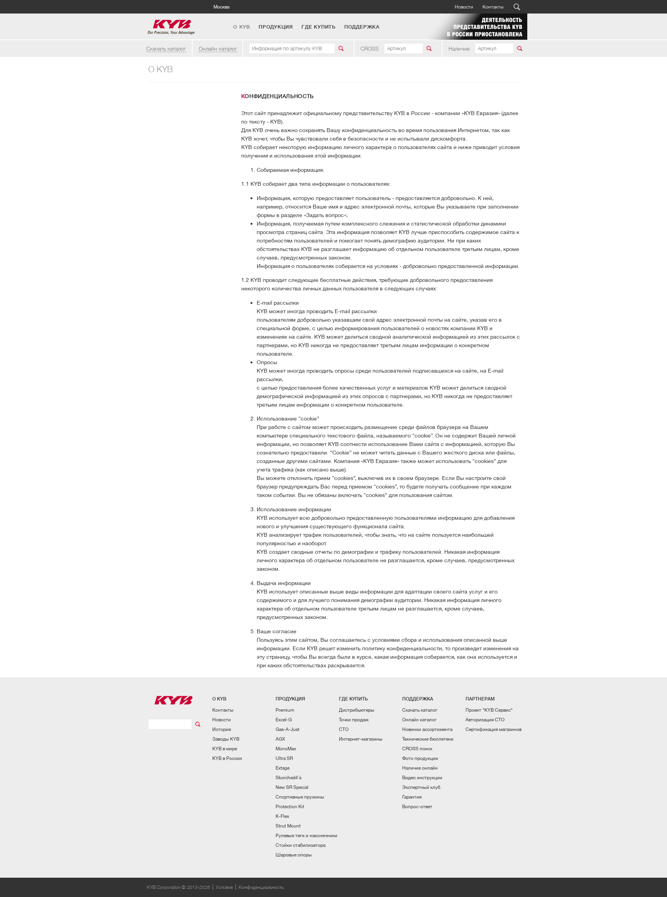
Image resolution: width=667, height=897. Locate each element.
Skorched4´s (288, 777)
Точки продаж (354, 719)
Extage (282, 768)
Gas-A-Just (288, 729)
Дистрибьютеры (356, 710)
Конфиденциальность (261, 887)
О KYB (241, 27)
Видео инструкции (422, 777)
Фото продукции (420, 758)
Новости (464, 7)
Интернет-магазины (361, 739)
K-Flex (282, 816)
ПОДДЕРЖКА (362, 27)
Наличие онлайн (420, 768)
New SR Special (292, 787)
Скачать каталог (166, 48)
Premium (285, 710)
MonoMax (286, 748)
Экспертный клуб (421, 787)
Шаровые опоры (294, 855)
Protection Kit (290, 806)
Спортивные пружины (300, 797)
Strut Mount (288, 826)
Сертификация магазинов (493, 729)
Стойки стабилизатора (300, 845)
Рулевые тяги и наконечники (306, 835)
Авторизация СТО (485, 719)
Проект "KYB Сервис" (489, 710)
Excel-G (284, 719)
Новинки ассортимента (427, 729)
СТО (344, 729)
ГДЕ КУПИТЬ (318, 27)
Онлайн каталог (218, 48)
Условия (224, 887)
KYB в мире (224, 748)
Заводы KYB (225, 739)
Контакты (493, 7)
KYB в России (227, 758)
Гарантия (412, 797)
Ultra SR (284, 758)
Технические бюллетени (428, 739)
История (221, 729)
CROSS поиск (417, 748)
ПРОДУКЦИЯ (276, 27)
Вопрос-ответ (417, 806)
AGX (280, 739)
